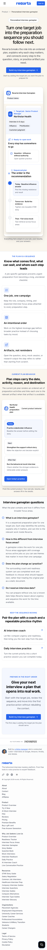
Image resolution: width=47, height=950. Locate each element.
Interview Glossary (9, 900)
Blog (3, 794)
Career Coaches (8, 916)
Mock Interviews (8, 854)
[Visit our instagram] (12, 774)
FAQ (3, 814)
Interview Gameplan (10, 845)
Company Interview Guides (12, 885)
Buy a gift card (8, 825)
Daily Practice (7, 860)
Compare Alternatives (10, 894)
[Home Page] (23, 3)
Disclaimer (6, 945)
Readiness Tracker (9, 839)
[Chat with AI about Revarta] (41, 944)
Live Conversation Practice (12, 865)
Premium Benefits (9, 823)
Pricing (4, 820)
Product (5, 12)
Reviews (5, 817)
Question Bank (7, 851)
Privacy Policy (7, 939)
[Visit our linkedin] (3, 774)
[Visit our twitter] (7, 774)
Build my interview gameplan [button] (22, 70)
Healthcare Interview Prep (12, 882)
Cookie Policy (7, 942)
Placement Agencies (10, 908)
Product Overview (9, 805)
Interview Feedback (10, 857)
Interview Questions (10, 888)
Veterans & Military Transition (13, 922)
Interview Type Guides (11, 897)
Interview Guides (8, 891)
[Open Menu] (4, 3)
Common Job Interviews (11, 879)
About (4, 788)
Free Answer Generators (11, 828)
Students (5, 925)
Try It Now (6, 808)
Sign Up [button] (41, 3)
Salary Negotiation (9, 876)
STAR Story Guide (9, 874)
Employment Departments (12, 911)
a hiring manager (21, 749)
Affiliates (5, 797)
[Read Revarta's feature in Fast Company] (31, 742)
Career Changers (8, 928)
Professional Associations (12, 919)
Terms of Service (8, 936)
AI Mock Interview (9, 811)
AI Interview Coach (9, 862)
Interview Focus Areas (11, 842)
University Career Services (12, 914)
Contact (5, 791)
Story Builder (7, 848)
